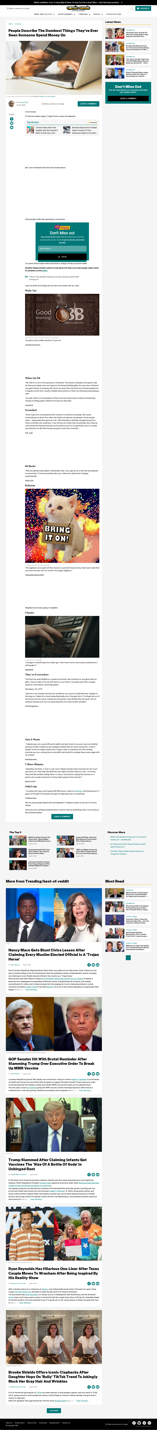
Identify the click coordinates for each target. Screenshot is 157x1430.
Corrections (43, 1423)
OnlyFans (78, 791)
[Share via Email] (11, 127)
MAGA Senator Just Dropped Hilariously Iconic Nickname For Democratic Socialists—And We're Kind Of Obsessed (137, 895)
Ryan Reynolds (32, 1294)
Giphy (57, 338)
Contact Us (66, 1423)
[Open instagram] (149, 1423)
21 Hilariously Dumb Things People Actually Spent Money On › (128, 845)
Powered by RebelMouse (143, 1426)
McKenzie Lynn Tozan (18, 1283)
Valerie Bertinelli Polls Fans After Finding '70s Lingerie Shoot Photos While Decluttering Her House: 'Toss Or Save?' (39, 853)
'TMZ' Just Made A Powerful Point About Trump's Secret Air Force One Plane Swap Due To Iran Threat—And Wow (87, 852)
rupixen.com (43, 96)
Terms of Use (31, 1423)
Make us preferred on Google (19, 8)
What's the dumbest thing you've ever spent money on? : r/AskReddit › (128, 838)
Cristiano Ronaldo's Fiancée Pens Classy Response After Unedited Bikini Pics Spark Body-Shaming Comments (39, 864)
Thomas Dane (23, 102)
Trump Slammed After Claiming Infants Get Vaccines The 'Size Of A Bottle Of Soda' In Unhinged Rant (47, 1164)
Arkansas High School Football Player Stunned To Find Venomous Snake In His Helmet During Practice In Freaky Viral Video (85, 132)
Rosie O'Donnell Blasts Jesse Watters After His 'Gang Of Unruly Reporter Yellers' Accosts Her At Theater (137, 75)
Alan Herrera (15, 965)
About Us (9, 1423)
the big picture (113, 14)
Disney (44, 1289)
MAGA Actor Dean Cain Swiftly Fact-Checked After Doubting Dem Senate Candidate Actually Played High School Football (137, 949)
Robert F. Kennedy (79, 1079)
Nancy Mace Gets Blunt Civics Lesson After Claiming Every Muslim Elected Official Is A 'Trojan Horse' (53, 954)
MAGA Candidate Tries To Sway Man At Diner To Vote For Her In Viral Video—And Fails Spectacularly (76, 2)
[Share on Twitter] (11, 123)
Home (10, 24)
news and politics (43, 14)
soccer (11, 1297)
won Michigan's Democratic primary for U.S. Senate (62, 979)
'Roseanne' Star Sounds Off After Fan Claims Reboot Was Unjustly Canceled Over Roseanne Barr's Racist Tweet (137, 35)
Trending (83, 14)
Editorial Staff (55, 1423)
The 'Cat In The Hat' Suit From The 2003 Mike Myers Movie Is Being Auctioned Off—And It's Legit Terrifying (137, 62)
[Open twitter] (139, 1423)
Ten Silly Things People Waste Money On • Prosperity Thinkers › (128, 852)
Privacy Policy (20, 1423)
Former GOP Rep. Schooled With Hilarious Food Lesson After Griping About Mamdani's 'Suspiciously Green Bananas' (86, 841)
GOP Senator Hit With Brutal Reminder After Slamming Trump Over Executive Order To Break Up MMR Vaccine (51, 1063)
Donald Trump (131, 916)
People (97, 14)
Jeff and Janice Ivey (23, 1292)
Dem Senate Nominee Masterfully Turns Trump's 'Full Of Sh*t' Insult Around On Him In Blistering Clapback (137, 935)
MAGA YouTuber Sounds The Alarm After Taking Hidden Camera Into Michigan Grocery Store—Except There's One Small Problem (39, 841)
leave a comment (88, 104)
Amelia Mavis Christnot (18, 1174)
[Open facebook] (134, 1423)
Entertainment (65, 14)
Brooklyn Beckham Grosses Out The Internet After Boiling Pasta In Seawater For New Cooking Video (137, 48)
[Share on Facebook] (11, 119)
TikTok (39, 1392)
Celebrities (130, 30)
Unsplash (52, 96)
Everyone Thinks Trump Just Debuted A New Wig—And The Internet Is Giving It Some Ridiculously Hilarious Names (137, 922)
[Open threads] (144, 1423)
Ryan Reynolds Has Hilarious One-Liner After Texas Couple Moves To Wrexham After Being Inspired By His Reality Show (53, 1273)
